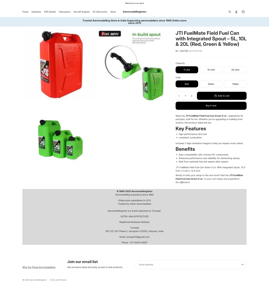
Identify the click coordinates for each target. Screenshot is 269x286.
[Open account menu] (236, 11)
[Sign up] (242, 265)
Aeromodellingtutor (38, 280)
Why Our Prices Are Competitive (38, 267)
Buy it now (211, 105)
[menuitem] (113, 12)
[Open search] (229, 11)
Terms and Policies (58, 280)
